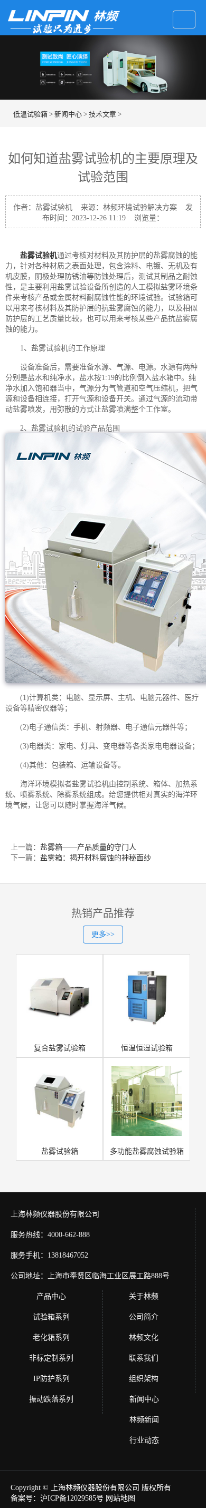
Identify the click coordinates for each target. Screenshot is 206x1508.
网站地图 (120, 1498)
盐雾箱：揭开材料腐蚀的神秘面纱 (95, 858)
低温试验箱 (30, 114)
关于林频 (143, 1296)
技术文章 (102, 114)
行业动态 (144, 1440)
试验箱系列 (51, 1317)
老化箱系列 (51, 1337)
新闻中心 (68, 114)
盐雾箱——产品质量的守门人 (88, 847)
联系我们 (143, 1358)
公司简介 (143, 1317)
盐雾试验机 (38, 255)
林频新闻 (144, 1420)
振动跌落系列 (51, 1399)
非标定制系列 (51, 1358)
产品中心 (51, 1296)
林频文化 (143, 1337)
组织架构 (143, 1379)
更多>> (103, 934)
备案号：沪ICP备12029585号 (57, 1498)
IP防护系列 (51, 1379)
